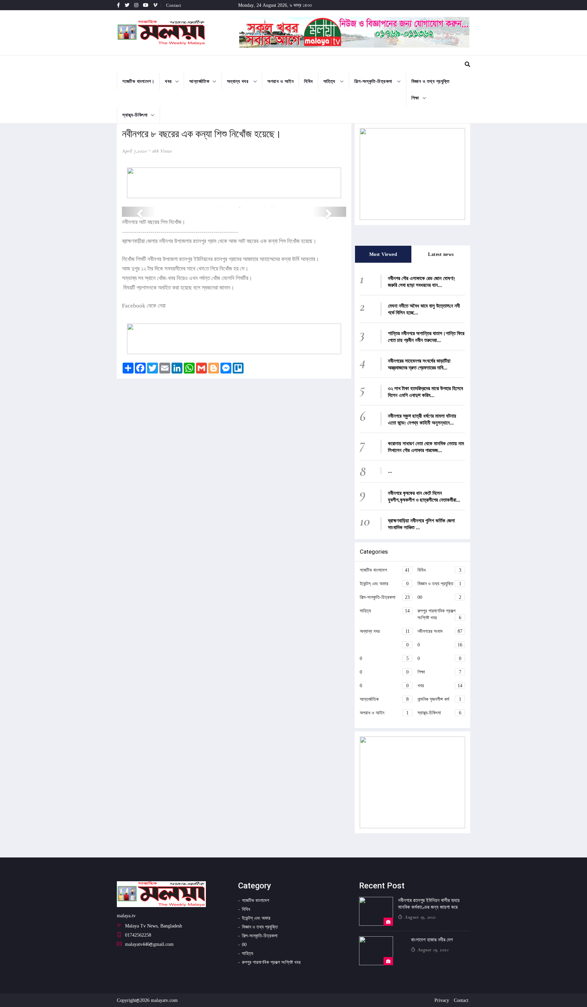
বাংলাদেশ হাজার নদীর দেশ (432, 940)
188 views (162, 151)
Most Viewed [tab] (383, 254)
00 (439, 597)
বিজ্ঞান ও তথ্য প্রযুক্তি (430, 81)
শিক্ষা (415, 98)
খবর (168, 81)
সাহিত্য (330, 81)
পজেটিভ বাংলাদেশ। (138, 81)
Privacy (441, 1000)
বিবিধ (308, 81)
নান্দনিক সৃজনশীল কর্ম (439, 699)
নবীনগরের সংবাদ (439, 631)
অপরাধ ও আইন (280, 81)
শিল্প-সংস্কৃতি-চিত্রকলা (374, 81)
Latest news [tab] (441, 254)
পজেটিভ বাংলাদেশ (385, 570)
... (390, 470)
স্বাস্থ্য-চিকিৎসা (134, 114)
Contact (173, 5)
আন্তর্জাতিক (199, 81)
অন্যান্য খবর (238, 81)
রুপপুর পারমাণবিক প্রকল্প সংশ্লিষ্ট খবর (439, 614)
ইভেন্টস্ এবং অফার (384, 583)
